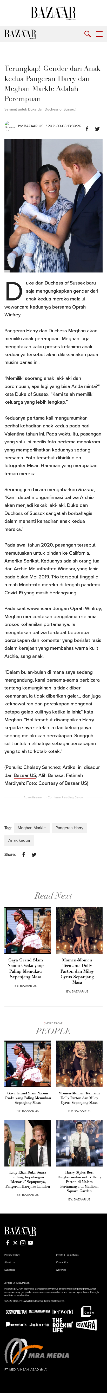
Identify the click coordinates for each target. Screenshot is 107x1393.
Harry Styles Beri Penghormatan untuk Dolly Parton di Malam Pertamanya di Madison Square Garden (79, 1182)
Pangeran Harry (69, 828)
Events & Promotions (67, 1255)
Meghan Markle (32, 828)
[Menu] (99, 34)
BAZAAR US (28, 986)
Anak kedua (19, 840)
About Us (9, 1262)
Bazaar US (33, 126)
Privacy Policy (12, 1255)
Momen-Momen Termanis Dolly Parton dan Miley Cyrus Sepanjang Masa (77, 971)
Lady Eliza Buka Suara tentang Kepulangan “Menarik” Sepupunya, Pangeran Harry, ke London (27, 1179)
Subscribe (9, 1270)
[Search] (87, 34)
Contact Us (62, 1262)
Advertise (61, 1270)
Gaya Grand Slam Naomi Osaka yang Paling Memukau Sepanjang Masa (26, 968)
